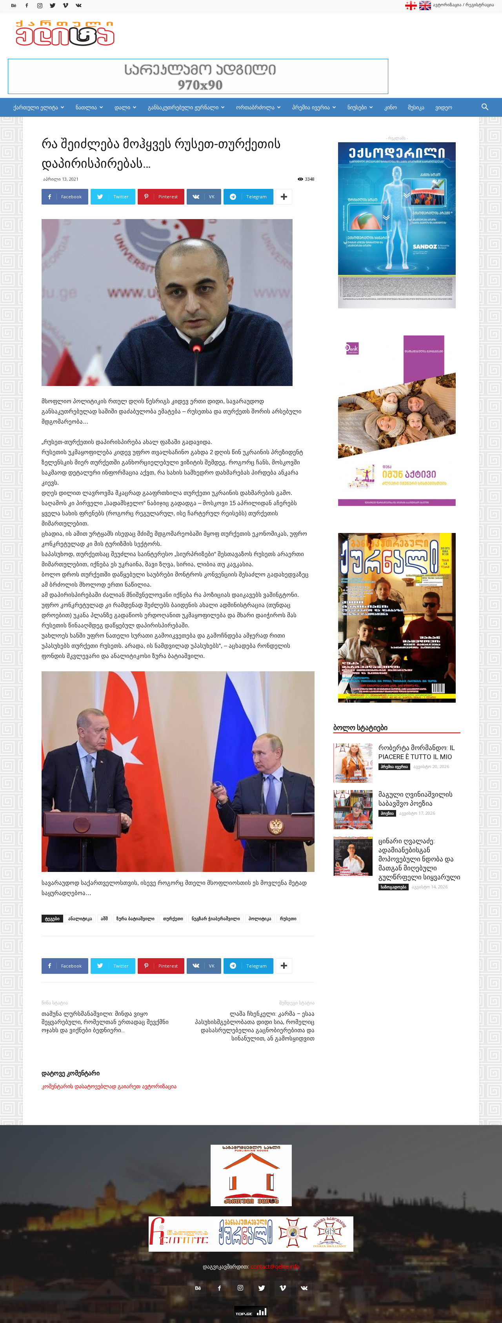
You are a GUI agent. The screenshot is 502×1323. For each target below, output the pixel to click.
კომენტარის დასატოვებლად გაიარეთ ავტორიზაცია (109, 1086)
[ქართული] (411, 8)
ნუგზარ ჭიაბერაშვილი (216, 918)
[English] (425, 8)
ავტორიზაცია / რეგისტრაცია (463, 4)
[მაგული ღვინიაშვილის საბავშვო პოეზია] (353, 809)
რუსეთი (288, 918)
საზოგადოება (393, 887)
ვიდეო (443, 107)
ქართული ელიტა (35, 107)
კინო (390, 107)
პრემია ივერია (311, 107)
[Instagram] (39, 6)
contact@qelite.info (275, 1266)
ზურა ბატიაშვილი (135, 918)
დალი (122, 107)
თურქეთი (173, 918)
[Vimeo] (65, 6)
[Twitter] (52, 6)
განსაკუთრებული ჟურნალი (183, 107)
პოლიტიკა (260, 918)
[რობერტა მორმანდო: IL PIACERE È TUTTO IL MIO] (353, 763)
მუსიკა (416, 107)
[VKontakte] (78, 6)
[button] (484, 108)
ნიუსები (357, 107)
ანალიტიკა (80, 918)
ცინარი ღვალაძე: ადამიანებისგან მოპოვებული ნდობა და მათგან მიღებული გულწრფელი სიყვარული (419, 859)
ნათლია (86, 107)
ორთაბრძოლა (255, 107)
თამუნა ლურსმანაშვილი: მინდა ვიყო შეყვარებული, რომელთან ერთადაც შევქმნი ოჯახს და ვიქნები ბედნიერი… (105, 1022)
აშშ (104, 918)
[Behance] (14, 6)
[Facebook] (27, 6)
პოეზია (387, 813)
